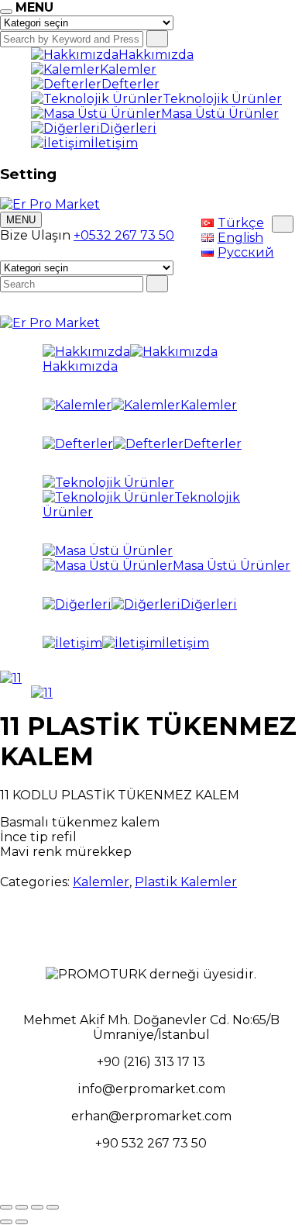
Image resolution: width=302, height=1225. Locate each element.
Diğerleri (128, 128)
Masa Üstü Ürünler (220, 113)
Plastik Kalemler (186, 882)
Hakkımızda (156, 54)
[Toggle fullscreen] (37, 1207)
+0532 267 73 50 (124, 235)
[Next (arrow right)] (21, 1222)
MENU (21, 220)
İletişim (114, 143)
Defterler (130, 84)
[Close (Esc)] (6, 1207)
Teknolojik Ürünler (222, 98)
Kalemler (128, 69)
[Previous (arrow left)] (6, 1222)
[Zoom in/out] (52, 1207)
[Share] (21, 1207)
